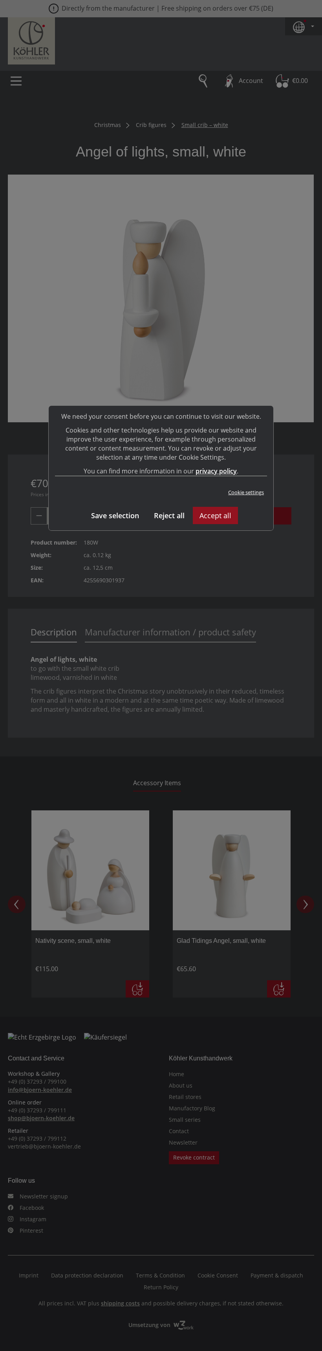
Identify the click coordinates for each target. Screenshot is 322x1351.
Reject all (169, 515)
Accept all (215, 515)
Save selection (115, 515)
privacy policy (216, 471)
